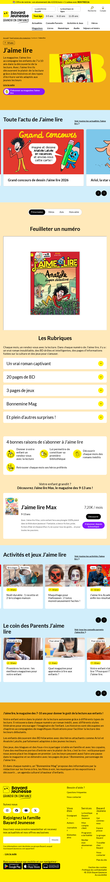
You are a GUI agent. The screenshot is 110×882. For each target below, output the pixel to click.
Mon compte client (85, 825)
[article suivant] (104, 620)
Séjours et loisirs (91, 28)
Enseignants (72, 816)
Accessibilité (101, 875)
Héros (94, 23)
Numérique (63, 28)
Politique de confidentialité (94, 869)
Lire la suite (9, 85)
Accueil (6, 38)
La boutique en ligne (67, 10)
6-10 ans (61, 16)
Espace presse (99, 829)
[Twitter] (35, 810)
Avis (62, 212)
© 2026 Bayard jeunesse (95, 872)
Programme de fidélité (86, 833)
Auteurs (70, 822)
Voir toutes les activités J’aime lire (89, 557)
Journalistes (72, 828)
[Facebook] (17, 810)
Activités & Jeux (75, 23)
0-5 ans (49, 16)
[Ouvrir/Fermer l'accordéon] (101, 363)
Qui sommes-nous (100, 820)
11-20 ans (73, 16)
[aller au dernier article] (98, 620)
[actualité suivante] (104, 193)
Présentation (37, 212)
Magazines (37, 28)
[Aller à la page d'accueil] (16, 22)
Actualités (37, 23)
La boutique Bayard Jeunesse (86, 815)
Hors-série (74, 212)
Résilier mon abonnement (86, 844)
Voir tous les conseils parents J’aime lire (89, 630)
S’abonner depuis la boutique (93, 525)
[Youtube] (26, 810)
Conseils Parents (54, 23)
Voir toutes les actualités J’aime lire (90, 122)
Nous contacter (74, 797)
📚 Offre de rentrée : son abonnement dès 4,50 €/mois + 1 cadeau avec (51, 2)
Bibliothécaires (71, 836)
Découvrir (93, 516)
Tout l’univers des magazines (20, 38)
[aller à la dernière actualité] (98, 193)
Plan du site (101, 859)
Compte (103, 11)
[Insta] (7, 810)
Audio (77, 28)
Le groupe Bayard (100, 836)
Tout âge (38, 16)
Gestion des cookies (97, 867)
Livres (50, 28)
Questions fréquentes (77, 792)
